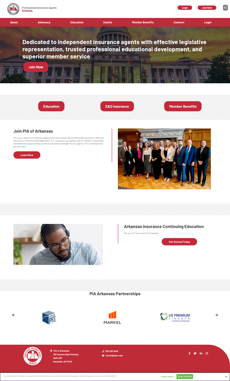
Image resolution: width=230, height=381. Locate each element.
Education (76, 22)
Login (185, 7)
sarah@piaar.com (114, 355)
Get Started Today (179, 241)
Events (107, 22)
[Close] (226, 376)
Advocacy (44, 22)
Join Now (207, 7)
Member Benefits (143, 22)
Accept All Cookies (185, 376)
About (14, 22)
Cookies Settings (167, 376)
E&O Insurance (117, 106)
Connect (179, 22)
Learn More (27, 154)
